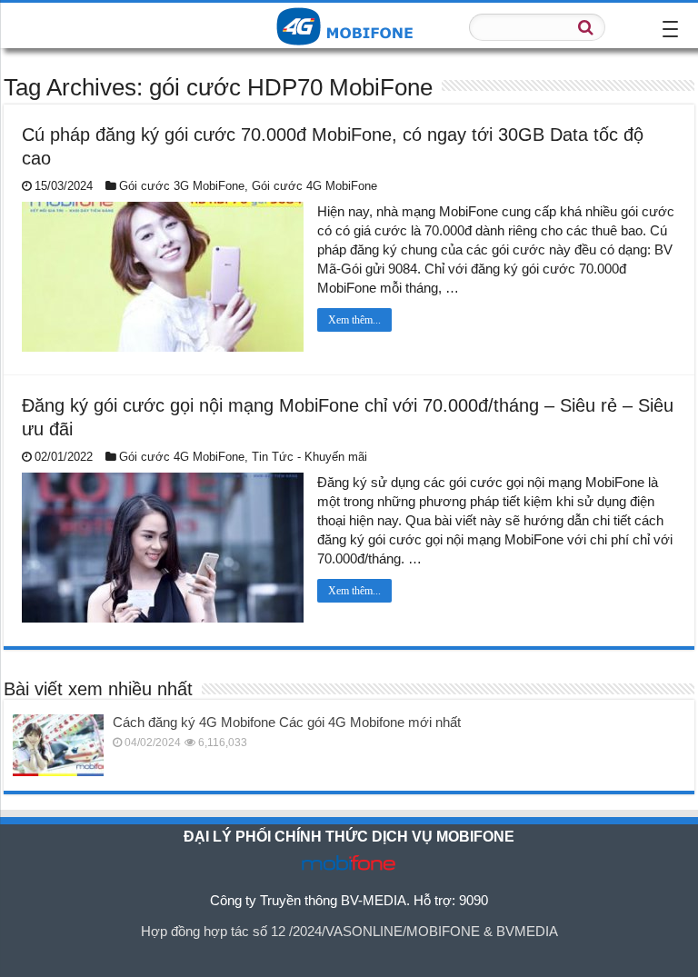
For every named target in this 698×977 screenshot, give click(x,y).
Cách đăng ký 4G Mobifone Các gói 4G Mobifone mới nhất (287, 722)
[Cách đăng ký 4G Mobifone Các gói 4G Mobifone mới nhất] (58, 745)
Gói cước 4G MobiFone (314, 186)
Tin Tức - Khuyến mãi (309, 457)
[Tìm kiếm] (586, 27)
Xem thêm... (354, 320)
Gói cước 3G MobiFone (181, 186)
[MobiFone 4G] (349, 24)
